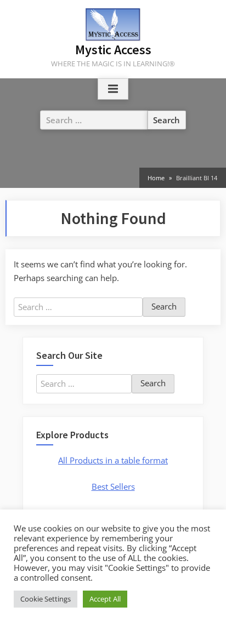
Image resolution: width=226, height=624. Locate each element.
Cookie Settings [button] (45, 599)
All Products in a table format (113, 460)
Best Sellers (113, 486)
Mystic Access (113, 49)
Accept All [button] (105, 599)
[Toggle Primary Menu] (113, 89)
